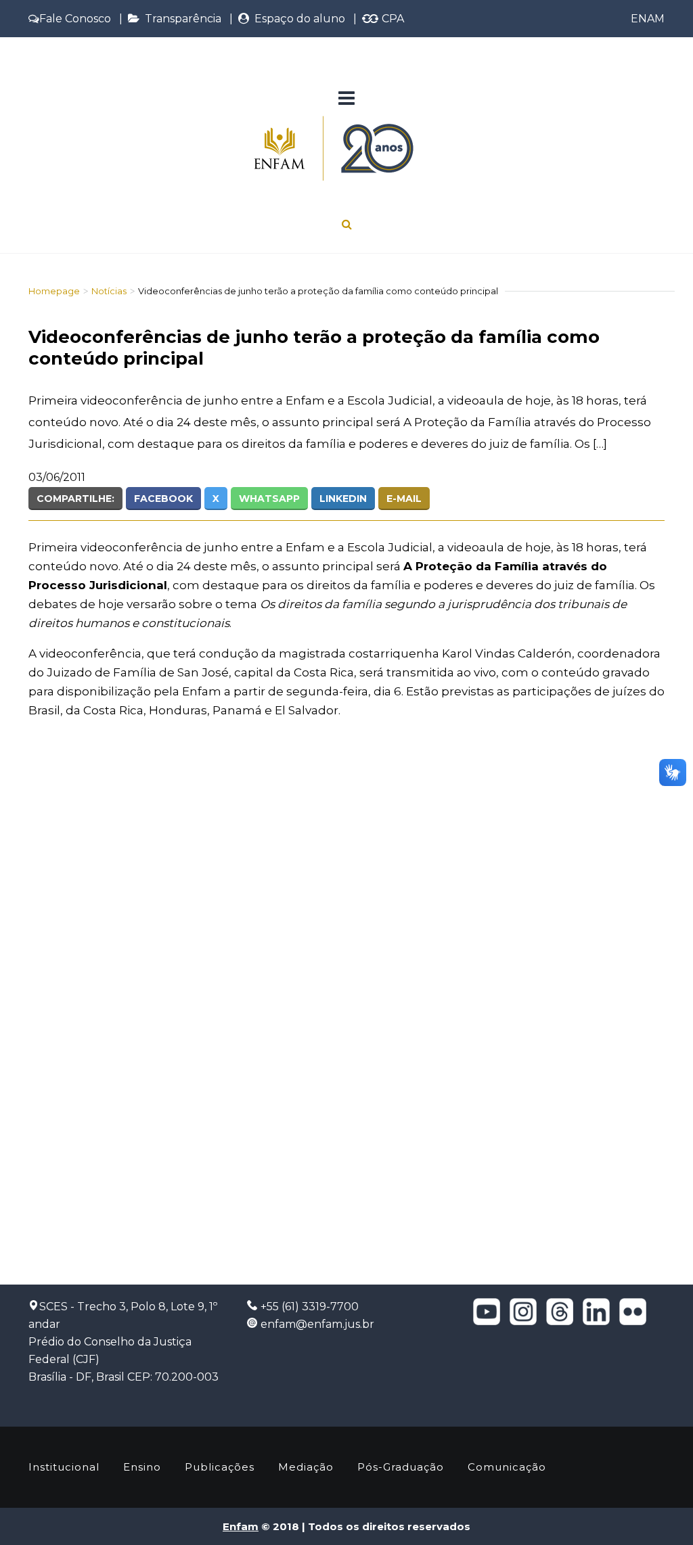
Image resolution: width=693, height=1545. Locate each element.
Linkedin (343, 498)
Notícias (109, 290)
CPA (391, 18)
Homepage (54, 290)
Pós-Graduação (400, 1466)
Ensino (142, 1466)
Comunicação (507, 1466)
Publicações (219, 1466)
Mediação (306, 1466)
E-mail (404, 498)
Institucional (63, 1466)
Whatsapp (269, 498)
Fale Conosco (75, 18)
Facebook (163, 498)
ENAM (648, 18)
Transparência (180, 18)
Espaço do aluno (297, 18)
